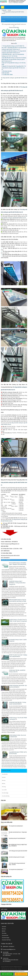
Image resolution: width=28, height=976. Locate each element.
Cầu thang (4, 786)
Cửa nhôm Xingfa (5, 792)
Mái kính (3, 783)
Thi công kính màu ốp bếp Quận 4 (16, 869)
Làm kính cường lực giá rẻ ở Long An (16, 857)
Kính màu (3, 780)
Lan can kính (4, 789)
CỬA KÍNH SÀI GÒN (6, 71)
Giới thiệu (4, 909)
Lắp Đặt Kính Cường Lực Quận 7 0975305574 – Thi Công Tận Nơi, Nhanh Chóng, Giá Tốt (17, 583)
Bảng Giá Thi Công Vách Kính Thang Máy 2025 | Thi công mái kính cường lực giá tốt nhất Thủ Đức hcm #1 (14, 68)
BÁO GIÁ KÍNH (5, 73)
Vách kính (3, 777)
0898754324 (15, 2)
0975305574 (21, 2)
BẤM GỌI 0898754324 (7, 974)
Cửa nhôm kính (4, 774)
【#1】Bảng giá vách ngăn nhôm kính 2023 (18, 850)
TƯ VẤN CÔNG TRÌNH (7, 74)
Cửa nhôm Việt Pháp (5, 796)
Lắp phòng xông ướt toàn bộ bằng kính (17, 838)
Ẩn (16, 43)
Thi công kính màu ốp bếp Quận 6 (16, 825)
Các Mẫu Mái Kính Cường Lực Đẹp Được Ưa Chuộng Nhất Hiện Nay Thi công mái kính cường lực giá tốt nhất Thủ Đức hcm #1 (14, 59)
